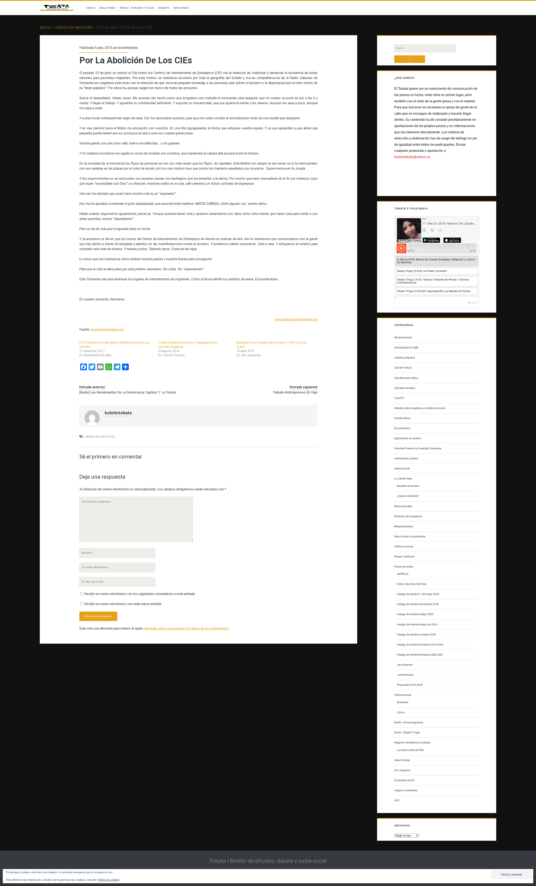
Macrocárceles (403, 506)
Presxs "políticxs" (404, 556)
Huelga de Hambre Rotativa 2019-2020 (420, 644)
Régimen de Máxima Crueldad (412, 742)
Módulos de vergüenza (408, 516)
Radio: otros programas (408, 722)
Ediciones (181, 7)
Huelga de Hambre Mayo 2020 (415, 614)
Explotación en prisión (407, 438)
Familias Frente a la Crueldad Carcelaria (417, 448)
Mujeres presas (403, 526)
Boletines (108, 7)
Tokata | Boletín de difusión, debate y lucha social (268, 861)
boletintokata (128, 48)
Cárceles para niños (406, 377)
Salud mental (402, 760)
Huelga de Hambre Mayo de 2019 (417, 624)
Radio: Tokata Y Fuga (137, 7)
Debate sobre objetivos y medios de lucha (419, 408)
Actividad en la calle (406, 347)
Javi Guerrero (405, 664)
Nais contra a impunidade (409, 536)
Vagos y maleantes (405, 790)
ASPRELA (402, 574)
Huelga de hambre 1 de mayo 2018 (418, 594)
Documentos (402, 428)
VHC (396, 800)
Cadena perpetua (404, 357)
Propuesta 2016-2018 (410, 684)
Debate (163, 7)
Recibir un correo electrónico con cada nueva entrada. (123, 604)
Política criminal (403, 546)
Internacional (402, 468)
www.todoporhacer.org (107, 329)
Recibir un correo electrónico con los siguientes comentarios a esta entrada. (139, 594)
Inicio (90, 7)
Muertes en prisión (408, 485)
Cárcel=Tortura (403, 367)
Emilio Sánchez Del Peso (412, 584)
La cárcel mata (403, 478)
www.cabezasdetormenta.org (296, 319)
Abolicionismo (403, 337)
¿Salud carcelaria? (408, 496)
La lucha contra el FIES (410, 750)
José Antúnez (405, 674)
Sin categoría (402, 770)
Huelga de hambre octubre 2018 (416, 634)
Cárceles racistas (73, 28)
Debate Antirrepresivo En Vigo (295, 392)
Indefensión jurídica (406, 458)
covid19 (399, 398)
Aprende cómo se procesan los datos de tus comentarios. (186, 628)
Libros (401, 712)
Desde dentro (402, 418)
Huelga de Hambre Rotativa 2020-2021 (420, 654)
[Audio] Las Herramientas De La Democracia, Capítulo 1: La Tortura (127, 392)
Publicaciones (402, 694)
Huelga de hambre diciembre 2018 (417, 604)
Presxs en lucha (403, 566)
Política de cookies (109, 879)
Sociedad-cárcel (404, 780)
